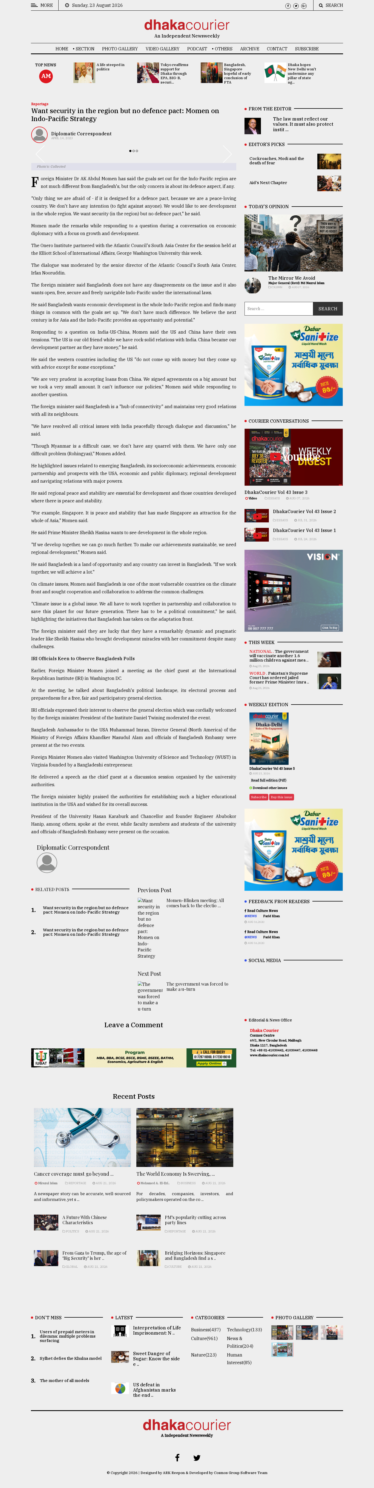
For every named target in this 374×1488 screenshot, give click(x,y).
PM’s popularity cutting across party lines (195, 1219)
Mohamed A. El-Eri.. (155, 1183)
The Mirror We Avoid (291, 278)
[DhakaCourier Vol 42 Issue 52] (282, 1353)
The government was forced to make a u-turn (197, 986)
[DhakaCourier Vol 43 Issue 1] (332, 1336)
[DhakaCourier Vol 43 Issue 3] (282, 1336)
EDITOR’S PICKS (267, 144)
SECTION (85, 48)
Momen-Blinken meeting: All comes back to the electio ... (195, 902)
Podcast (197, 48)
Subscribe (307, 48)
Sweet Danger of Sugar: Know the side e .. (156, 1359)
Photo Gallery (120, 48)
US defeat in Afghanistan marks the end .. (154, 1390)
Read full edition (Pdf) (268, 780)
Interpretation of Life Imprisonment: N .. (157, 1330)
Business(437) (206, 1329)
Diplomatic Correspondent (81, 133)
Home (62, 48)
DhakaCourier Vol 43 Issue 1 (304, 530)
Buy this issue (281, 797)
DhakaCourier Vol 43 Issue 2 (304, 511)
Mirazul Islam (48, 1183)
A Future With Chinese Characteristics (84, 1219)
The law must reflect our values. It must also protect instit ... (303, 124)
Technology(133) (244, 1329)
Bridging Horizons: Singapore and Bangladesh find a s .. (195, 1255)
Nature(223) (204, 1355)
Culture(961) (204, 1338)
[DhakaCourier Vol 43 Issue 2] (307, 1336)
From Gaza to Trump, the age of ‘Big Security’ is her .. (94, 1255)
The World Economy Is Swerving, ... (175, 1174)
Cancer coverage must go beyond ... (74, 1174)
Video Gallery (163, 48)
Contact (277, 48)
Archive (249, 48)
